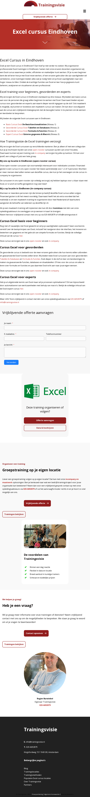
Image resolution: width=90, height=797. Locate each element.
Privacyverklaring (37, 794)
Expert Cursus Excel (14, 134)
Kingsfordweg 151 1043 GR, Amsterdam (41, 752)
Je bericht (8, 344)
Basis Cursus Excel (14, 124)
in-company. (54, 241)
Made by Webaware (67, 794)
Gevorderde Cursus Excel (17, 127)
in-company (40, 153)
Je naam (7, 323)
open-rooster (39, 150)
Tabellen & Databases (9, 259)
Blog (26, 768)
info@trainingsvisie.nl (9, 302)
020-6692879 (76, 299)
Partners (28, 785)
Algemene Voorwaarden (52, 794)
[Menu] (85, 11)
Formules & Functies (31, 259)
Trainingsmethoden (32, 775)
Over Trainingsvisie (32, 781)
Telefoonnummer (54, 334)
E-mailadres (9, 334)
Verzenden (11, 362)
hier (21, 236)
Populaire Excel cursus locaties (37, 778)
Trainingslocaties (31, 771)
